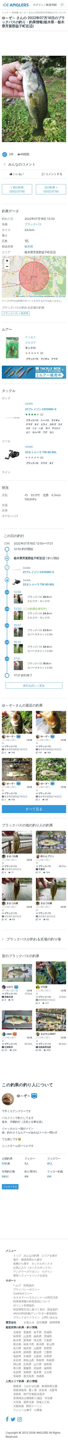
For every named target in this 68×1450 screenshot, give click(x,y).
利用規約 (28, 1285)
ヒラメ (44, 424)
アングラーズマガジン (26, 1271)
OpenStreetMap (36, 296)
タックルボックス (42, 1263)
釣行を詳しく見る (34, 685)
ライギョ (45, 359)
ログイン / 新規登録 (45, 4)
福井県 (27, 1348)
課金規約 (52, 1309)
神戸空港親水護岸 (34, 1394)
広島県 (27, 1364)
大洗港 (17, 1402)
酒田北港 (28, 1402)
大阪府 (38, 1356)
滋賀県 (17, 1356)
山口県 (38, 1364)
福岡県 (48, 1368)
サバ (48, 428)
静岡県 (27, 1352)
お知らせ (29, 1322)
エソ (28, 432)
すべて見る (34, 809)
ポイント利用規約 (23, 1305)
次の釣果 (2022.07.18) (51, 189)
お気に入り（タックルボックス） (33, 1267)
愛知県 (38, 1352)
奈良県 (17, 1360)
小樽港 (38, 1410)
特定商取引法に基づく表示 (29, 1309)
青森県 (27, 1332)
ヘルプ (17, 1285)
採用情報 (54, 1322)
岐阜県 (17, 1352)
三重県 (48, 1352)
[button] (7, 261)
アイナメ (56, 428)
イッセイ (30, 337)
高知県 (38, 1368)
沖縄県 (40, 1376)
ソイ (34, 428)
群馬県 (27, 1340)
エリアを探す (49, 1255)
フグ (45, 432)
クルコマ (30, 342)
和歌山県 (28, 1360)
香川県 (17, 1368)
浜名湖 (43, 1390)
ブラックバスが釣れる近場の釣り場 (33, 939)
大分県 (48, 1372)
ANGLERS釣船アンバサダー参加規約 (35, 1313)
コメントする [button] (53, 174)
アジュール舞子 (22, 1410)
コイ (60, 424)
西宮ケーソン (34, 1406)
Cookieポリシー (22, 1293)
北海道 (17, 1332)
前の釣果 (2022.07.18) (17, 189)
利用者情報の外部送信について (31, 1301)
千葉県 (48, 1340)
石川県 (17, 1348)
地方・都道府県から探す (27, 1259)
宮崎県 (17, 1376)
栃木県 (29, 246)
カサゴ (53, 424)
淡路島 (17, 1394)
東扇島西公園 (49, 1386)
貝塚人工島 (42, 1402)
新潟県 (40, 1344)
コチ (28, 428)
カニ (52, 432)
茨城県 (48, 1336)
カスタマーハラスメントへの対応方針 (35, 1297)
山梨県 (38, 1348)
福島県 (38, 1336)
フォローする (10, 1186)
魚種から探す (21, 1263)
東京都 (17, 1344)
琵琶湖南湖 (19, 1390)
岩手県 (38, 1332)
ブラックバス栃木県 (15, 313)
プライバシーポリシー (26, 1289)
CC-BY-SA (60, 296)
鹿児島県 (28, 1376)
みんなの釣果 (31, 1255)
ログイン (47, 1271)
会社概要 (42, 1322)
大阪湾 (53, 1390)
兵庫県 (48, 1356)
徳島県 (48, 1364)
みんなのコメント (22, 164)
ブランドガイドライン (26, 1317)
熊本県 (38, 1372)
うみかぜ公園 (31, 1386)
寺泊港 (49, 1398)
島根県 (50, 1360)
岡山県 (17, 1364)
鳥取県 (40, 1360)
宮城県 (48, 1332)
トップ (17, 1255)
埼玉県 (38, 1340)
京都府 (27, 1356)
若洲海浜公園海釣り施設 (27, 1398)
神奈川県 (28, 1344)
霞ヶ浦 (33, 1390)
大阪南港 (18, 1406)
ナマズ (54, 359)
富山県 (50, 1344)
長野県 (48, 1348)
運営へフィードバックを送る (30, 1275)
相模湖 (17, 1386)
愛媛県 (27, 1368)
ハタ (41, 428)
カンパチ (36, 432)
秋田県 (17, 1336)
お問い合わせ (50, 1317)
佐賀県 (17, 1372)
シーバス (45, 420)
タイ (37, 424)
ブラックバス (33, 224)
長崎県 (27, 1372)
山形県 (27, 1336)
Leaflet (22, 296)
